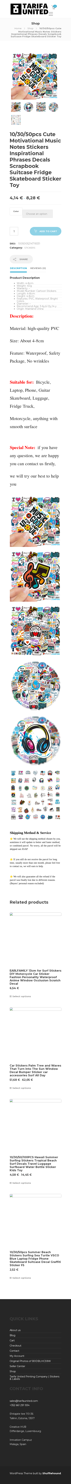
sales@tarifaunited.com (24, 1400)
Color (16, 211)
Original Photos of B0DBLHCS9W (30, 1361)
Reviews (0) (38, 268)
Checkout (15, 1345)
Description (18, 268)
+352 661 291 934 (19, 1405)
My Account (17, 1356)
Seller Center (17, 1366)
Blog (12, 1335)
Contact (14, 1351)
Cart (12, 1340)
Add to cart (48, 231)
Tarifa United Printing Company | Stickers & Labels (34, 1377)
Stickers (29, 247)
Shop (30, 28)
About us (15, 1330)
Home (18, 28)
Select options (21, 996)
